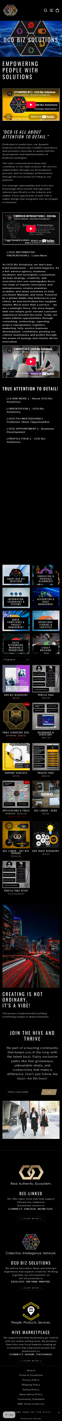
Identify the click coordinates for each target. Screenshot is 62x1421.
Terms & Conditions (31, 1375)
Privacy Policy (31, 1380)
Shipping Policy (31, 1384)
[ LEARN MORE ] (31, 1218)
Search (31, 1370)
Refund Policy (31, 1389)
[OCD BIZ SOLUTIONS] (31, 1242)
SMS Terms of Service (31, 1404)
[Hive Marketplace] (31, 1311)
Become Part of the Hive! (30, 1412)
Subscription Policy (31, 1394)
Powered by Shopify (31, 1418)
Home (30, 32)
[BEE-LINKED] (31, 1172)
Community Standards (31, 1399)
